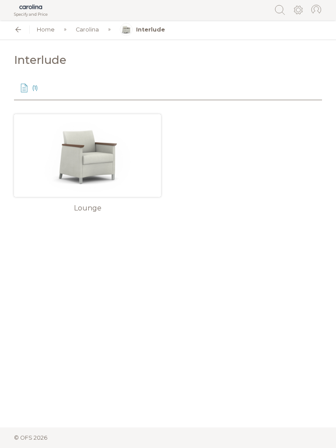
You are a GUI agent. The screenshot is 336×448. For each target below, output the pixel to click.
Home (46, 29)
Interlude (150, 29)
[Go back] (18, 29)
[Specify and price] (30, 7)
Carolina (87, 29)
